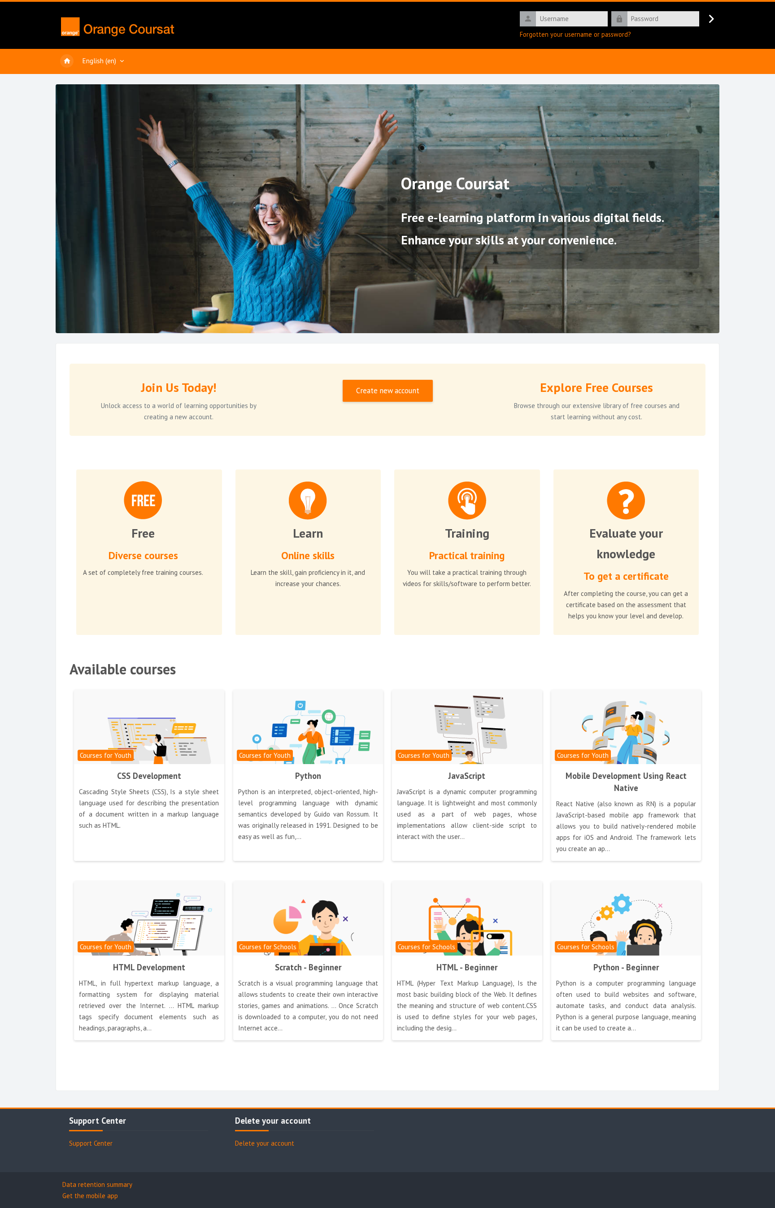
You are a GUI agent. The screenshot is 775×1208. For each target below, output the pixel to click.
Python (308, 775)
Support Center (91, 1143)
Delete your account (264, 1143)
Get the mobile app (90, 1195)
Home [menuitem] (67, 61)
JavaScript (466, 775)
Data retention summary (97, 1184)
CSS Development (149, 775)
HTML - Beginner (466, 967)
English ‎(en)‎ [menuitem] (99, 60)
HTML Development (149, 967)
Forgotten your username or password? (575, 34)
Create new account (387, 390)
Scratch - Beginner (308, 967)
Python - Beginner (626, 967)
